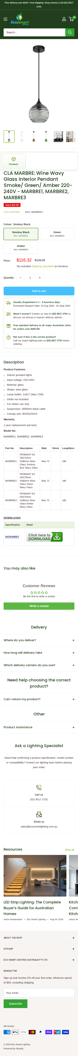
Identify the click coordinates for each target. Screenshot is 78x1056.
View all (69, 849)
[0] (71, 19)
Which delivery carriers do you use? (29, 665)
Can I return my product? (22, 699)
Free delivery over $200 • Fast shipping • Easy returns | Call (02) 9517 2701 (39, 4)
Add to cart (39, 290)
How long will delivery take (23, 653)
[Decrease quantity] (20, 277)
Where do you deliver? (20, 640)
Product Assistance (18, 727)
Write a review (39, 606)
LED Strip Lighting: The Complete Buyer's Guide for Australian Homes (32, 908)
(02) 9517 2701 (60, 313)
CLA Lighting (12, 212)
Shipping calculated (43, 266)
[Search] (69, 32)
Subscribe (15, 1003)
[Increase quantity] (40, 277)
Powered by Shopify (13, 1048)
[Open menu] (5, 19)
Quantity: (9, 277)
